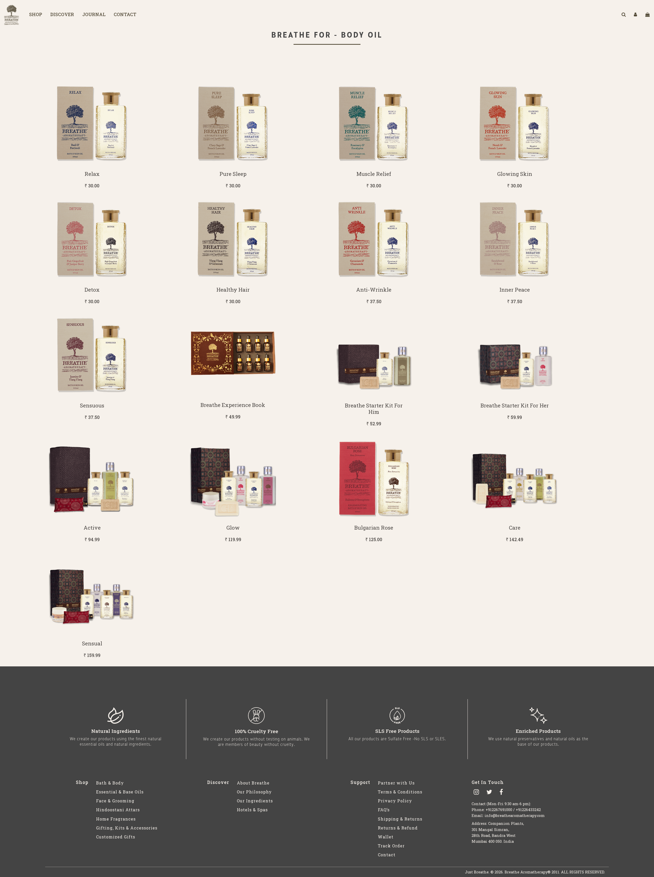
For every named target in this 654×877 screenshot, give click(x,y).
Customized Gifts (115, 836)
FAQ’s (384, 809)
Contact (386, 854)
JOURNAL (94, 14)
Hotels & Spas (252, 809)
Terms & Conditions (400, 791)
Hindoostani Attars (118, 809)
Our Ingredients (255, 800)
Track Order (391, 845)
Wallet (385, 836)
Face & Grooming (115, 800)
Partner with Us (396, 782)
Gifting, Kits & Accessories (126, 827)
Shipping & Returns (400, 819)
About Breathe (253, 782)
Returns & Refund (398, 827)
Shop (82, 782)
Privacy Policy (395, 800)
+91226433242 (528, 809)
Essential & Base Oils (120, 791)
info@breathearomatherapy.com (515, 815)
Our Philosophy (254, 791)
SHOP (35, 14)
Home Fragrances (116, 819)
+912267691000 (499, 809)
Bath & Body (110, 782)
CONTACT (125, 14)
